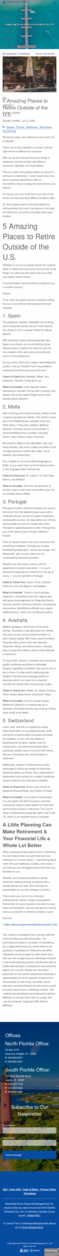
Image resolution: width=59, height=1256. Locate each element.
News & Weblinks (13, 90)
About (6, 17)
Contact (8, 105)
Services (8, 39)
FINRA (30, 1215)
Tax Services (10, 61)
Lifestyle (10, 127)
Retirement (32, 127)
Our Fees (29, 31)
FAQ (4, 98)
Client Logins (11, 112)
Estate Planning (13, 68)
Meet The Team (12, 24)
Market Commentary (31, 83)
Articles (7, 83)
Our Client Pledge (38, 24)
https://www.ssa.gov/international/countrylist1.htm (31, 924)
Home (6, 9)
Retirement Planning (16, 54)
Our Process (10, 31)
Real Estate (46, 127)
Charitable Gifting (36, 61)
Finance (20, 127)
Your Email (20, 1137)
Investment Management (19, 46)
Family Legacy (38, 68)
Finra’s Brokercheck (32, 1227)
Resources (9, 76)
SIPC (37, 1215)
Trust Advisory (45, 54)
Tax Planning (9, 130)
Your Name (21, 1125)
